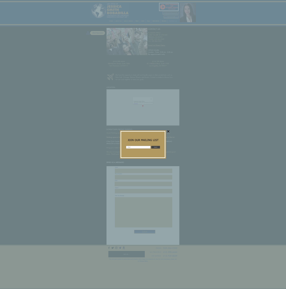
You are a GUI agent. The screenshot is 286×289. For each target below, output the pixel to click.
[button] (168, 131)
